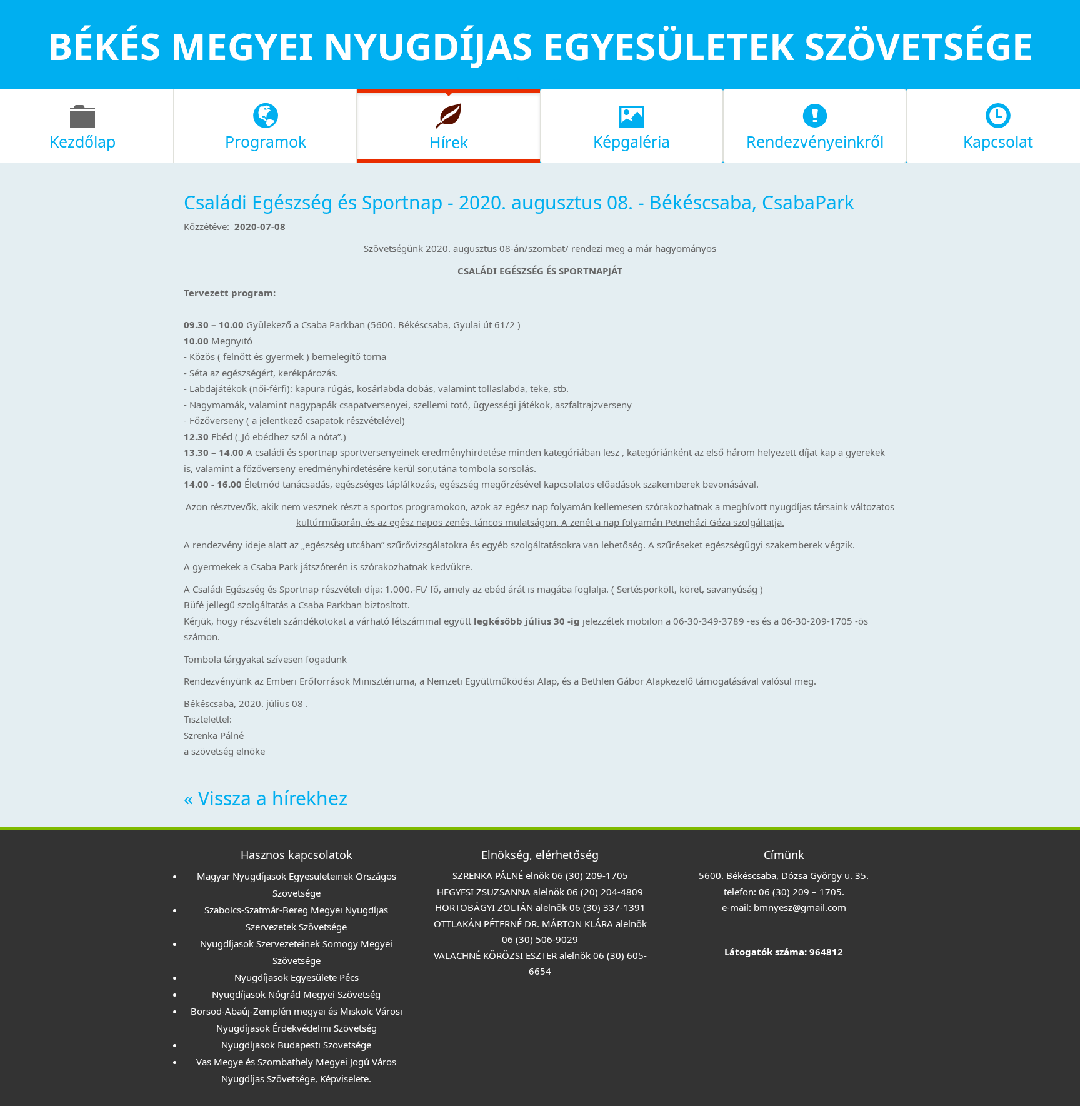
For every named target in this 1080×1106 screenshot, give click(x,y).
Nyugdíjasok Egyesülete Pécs (296, 977)
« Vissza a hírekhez (266, 798)
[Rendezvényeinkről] (814, 124)
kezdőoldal (540, 80)
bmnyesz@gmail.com (800, 907)
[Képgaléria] (631, 124)
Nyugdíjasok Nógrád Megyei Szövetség (296, 994)
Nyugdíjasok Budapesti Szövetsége (296, 1044)
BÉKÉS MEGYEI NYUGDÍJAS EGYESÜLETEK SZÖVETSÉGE (540, 45)
